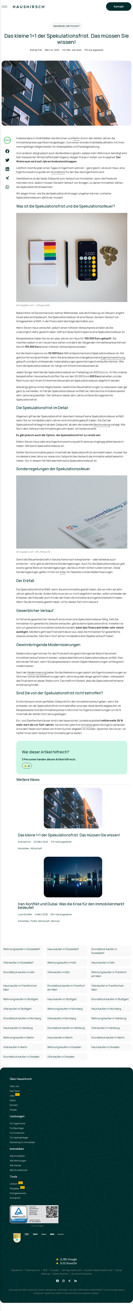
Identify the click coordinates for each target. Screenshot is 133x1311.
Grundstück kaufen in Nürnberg (22, 1018)
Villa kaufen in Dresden (61, 1056)
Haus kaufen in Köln (103, 962)
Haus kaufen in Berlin (60, 1037)
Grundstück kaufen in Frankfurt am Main (66, 987)
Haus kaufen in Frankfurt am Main (20, 987)
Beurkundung (102, 424)
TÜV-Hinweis (37, 1225)
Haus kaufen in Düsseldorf (63, 949)
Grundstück (58, 172)
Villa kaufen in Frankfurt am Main (107, 987)
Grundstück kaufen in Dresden (21, 1056)
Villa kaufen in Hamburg (105, 1028)
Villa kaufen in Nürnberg (61, 1018)
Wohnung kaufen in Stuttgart (20, 999)
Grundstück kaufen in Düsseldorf (104, 951)
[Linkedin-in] (75, 1281)
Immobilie (86, 725)
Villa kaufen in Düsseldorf (18, 962)
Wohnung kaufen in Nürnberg (65, 1008)
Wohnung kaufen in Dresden (64, 1047)
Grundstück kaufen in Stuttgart (110, 999)
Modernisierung (36, 672)
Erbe (62, 572)
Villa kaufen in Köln (58, 972)
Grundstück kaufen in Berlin (108, 1037)
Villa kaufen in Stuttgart (17, 1008)
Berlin (76, 138)
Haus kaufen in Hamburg (18, 1028)
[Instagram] (63, 1281)
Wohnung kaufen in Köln (61, 962)
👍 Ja (27, 765)
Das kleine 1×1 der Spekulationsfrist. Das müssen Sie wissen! (69, 835)
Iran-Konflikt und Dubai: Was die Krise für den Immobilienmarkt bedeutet (71, 905)
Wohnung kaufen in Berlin (18, 1037)
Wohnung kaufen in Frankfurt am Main (108, 974)
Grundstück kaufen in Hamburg (66, 1028)
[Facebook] (57, 1281)
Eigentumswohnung (113, 357)
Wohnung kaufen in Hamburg (108, 1018)
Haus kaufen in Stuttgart (62, 999)
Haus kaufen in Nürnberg (106, 1008)
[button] (7, 151)
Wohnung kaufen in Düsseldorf (21, 949)
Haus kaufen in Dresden (105, 1047)
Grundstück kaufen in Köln (19, 972)
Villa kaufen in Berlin (15, 1047)
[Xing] (69, 1281)
